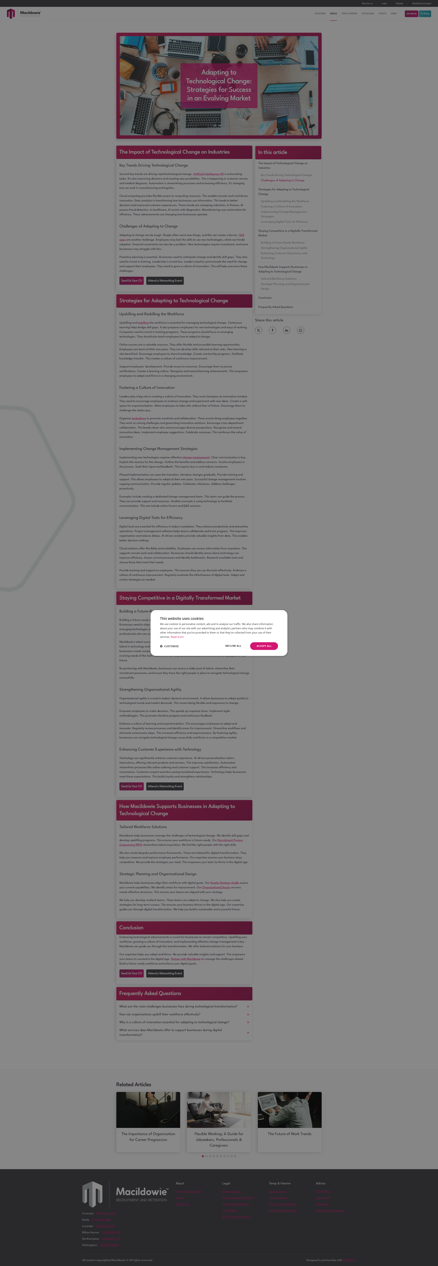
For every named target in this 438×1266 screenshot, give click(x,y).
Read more (177, 636)
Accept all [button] (264, 646)
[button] (169, 646)
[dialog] (219, 633)
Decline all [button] (233, 645)
